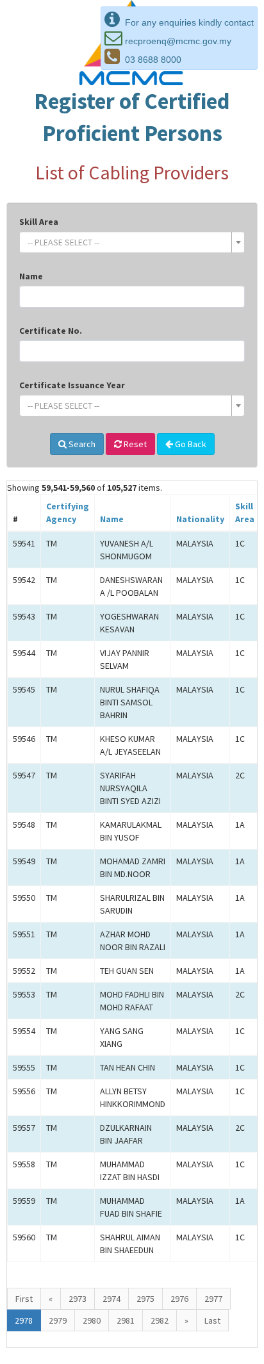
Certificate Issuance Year (72, 385)
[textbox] (128, 242)
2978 (24, 1320)
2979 (58, 1320)
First (24, 1298)
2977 (213, 1298)
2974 (111, 1298)
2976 (179, 1298)
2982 (160, 1320)
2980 (92, 1320)
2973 (78, 1298)
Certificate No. (50, 330)
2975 (145, 1298)
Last (212, 1320)
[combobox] (132, 242)
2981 (126, 1320)
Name (31, 276)
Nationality (200, 519)
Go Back (189, 444)
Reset (134, 444)
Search (81, 444)
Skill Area (38, 221)
